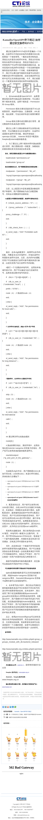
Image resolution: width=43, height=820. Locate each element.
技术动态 (31, 31)
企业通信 (21, 10)
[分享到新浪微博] (8, 707)
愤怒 (26, 743)
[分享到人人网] (13, 707)
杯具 (34, 743)
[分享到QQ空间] (6, 707)
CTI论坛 (30, 48)
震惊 (9, 743)
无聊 (9, 758)
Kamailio (17, 711)
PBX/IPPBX (32, 10)
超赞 (34, 758)
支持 (26, 758)
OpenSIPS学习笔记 (25, 711)
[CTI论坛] (21, 7)
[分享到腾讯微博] (10, 707)
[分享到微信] (15, 707)
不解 (17, 743)
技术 (16, 10)
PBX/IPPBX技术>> (10, 31)
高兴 (17, 758)
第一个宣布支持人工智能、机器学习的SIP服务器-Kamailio (25, 714)
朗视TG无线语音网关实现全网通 (18, 717)
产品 (23, 31)
